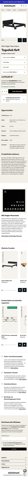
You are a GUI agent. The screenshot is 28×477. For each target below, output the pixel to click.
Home (2, 10)
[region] (14, 27)
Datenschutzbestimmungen (15, 442)
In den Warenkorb (17, 91)
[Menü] (2, 5)
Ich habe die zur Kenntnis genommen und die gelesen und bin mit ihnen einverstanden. (14, 444)
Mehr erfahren (14, 368)
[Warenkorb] (25, 5)
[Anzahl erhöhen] (6, 91)
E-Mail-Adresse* (5, 435)
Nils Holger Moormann (10, 46)
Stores (3, 464)
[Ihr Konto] (23, 5)
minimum (3, 457)
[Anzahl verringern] (2, 91)
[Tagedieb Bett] (14, 24)
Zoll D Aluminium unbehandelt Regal (9, 336)
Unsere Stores (22, 408)
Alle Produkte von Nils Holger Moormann (11, 236)
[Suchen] (21, 5)
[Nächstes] (25, 40)
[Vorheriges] (20, 40)
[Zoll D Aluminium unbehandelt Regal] (10, 319)
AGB (17, 444)
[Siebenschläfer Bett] (10, 265)
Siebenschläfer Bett (7, 280)
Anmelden (14, 449)
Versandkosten (13, 80)
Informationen (5, 460)
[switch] (25, 475)
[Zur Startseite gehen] (9, 6)
